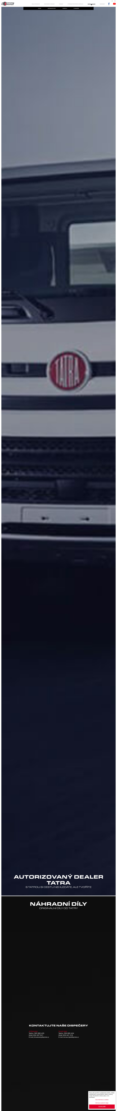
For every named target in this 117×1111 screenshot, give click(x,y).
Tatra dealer (91, 4)
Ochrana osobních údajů (102, 1103)
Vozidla (64, 8)
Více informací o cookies (101, 1099)
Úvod (39, 8)
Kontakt (102, 4)
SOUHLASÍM (101, 1106)
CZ (112, 1)
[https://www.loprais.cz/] (7, 5)
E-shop (61, 4)
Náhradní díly (52, 8)
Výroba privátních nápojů (75, 4)
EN (115, 1)
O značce (76, 8)
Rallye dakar (36, 4)
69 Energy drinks (49, 4)
